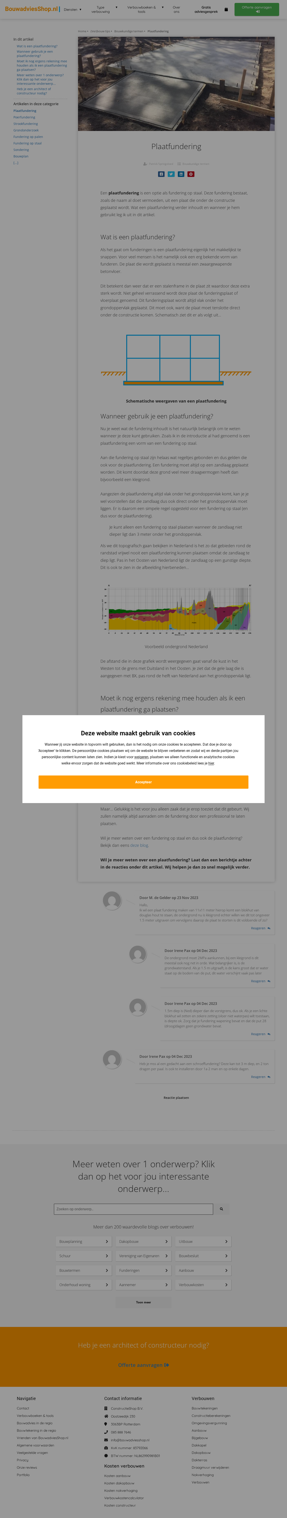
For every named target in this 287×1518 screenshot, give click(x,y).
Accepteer (143, 782)
